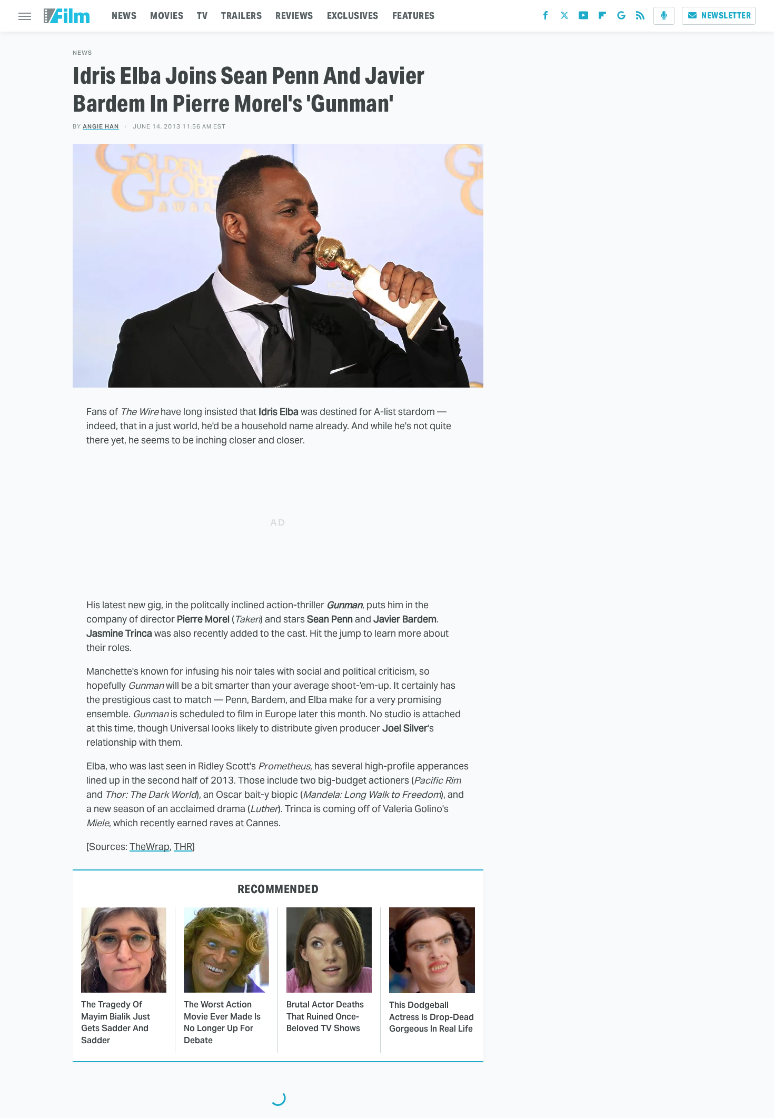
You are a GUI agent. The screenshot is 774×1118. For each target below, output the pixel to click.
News (82, 53)
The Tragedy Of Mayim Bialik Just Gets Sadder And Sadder (115, 1022)
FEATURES (413, 15)
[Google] (621, 17)
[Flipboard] (602, 17)
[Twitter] (564, 17)
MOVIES (166, 15)
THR (183, 846)
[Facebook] (545, 17)
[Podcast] (663, 16)
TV (202, 15)
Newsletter (726, 15)
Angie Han (101, 126)
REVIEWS (294, 15)
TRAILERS (241, 15)
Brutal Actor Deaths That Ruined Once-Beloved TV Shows (325, 1016)
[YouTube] (583, 17)
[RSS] (640, 17)
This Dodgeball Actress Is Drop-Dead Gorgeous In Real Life (431, 1017)
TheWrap (150, 846)
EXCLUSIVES (353, 15)
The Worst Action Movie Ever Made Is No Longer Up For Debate (222, 1022)
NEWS (124, 15)
